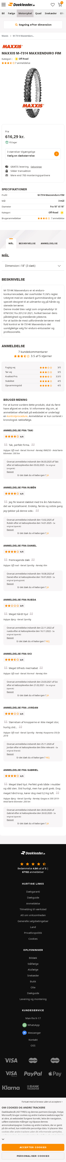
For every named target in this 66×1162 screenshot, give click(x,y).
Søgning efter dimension (34, 24)
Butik (33, 981)
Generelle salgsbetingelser (33, 921)
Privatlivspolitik (33, 932)
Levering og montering (33, 999)
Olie (33, 987)
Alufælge (33, 969)
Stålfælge (33, 963)
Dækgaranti (33, 891)
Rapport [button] (10, 472)
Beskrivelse (27, 243)
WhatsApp (34, 1025)
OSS (33, 1045)
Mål (11, 243)
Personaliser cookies (33, 1156)
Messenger (34, 1032)
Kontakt (33, 1039)
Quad (38, 13)
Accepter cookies (33, 1147)
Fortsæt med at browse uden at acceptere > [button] (42, 1101)
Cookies (33, 938)
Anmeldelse (49, 243)
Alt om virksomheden (33, 915)
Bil (3, 13)
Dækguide (33, 897)
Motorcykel (25, 13)
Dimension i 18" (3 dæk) (20, 266)
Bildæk (33, 957)
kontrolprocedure (17, 416)
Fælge (11, 13)
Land (33, 927)
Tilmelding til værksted (33, 909)
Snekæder (51, 13)
